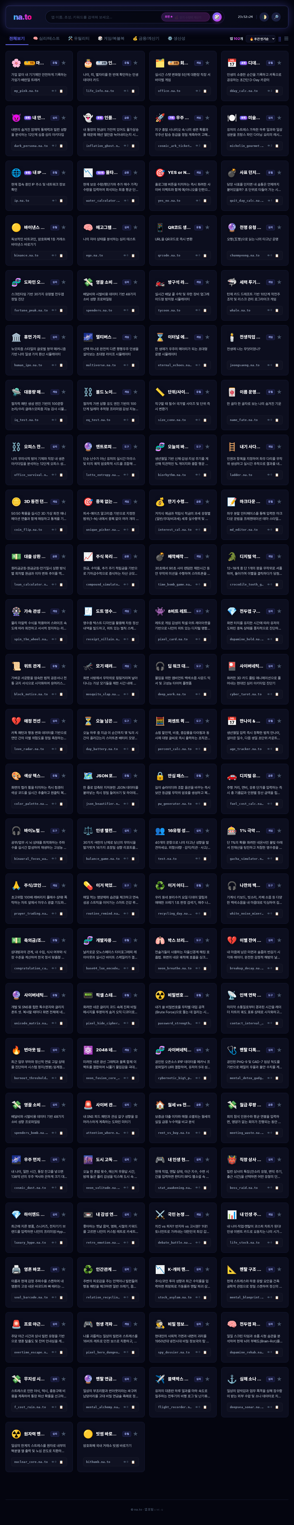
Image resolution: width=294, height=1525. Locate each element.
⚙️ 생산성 (176, 38)
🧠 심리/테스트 (46, 38)
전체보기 (17, 38)
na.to (22, 17)
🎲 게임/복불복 (111, 38)
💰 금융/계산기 (146, 38)
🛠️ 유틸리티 (79, 38)
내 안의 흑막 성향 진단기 (190, 17)
